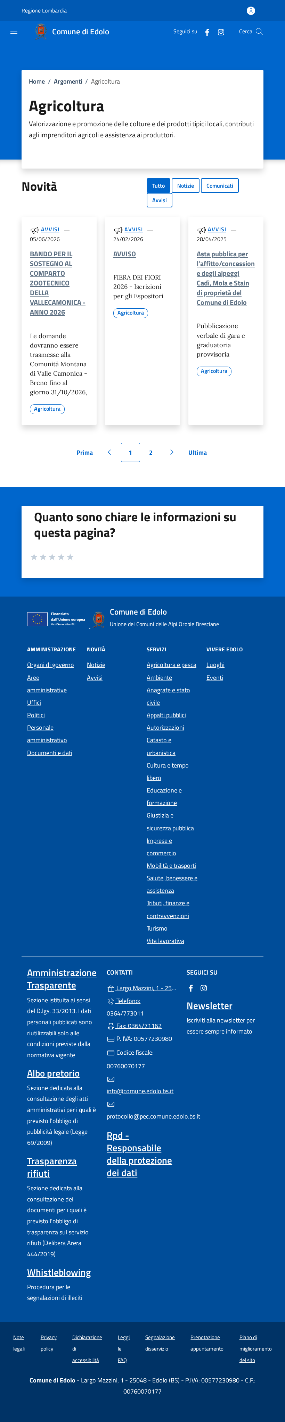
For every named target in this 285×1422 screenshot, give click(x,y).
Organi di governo (50, 664)
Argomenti (68, 81)
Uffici (34, 702)
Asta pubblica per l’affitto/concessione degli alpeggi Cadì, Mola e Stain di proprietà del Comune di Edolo (226, 278)
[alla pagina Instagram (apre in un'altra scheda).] (218, 31)
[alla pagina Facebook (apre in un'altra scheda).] (204, 31)
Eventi (214, 677)
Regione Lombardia (44, 11)
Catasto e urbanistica (161, 746)
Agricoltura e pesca (171, 664)
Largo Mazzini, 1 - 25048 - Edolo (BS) (146, 987)
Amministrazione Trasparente (62, 978)
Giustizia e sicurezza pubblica (170, 821)
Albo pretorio (53, 1073)
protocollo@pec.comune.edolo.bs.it (142, 1116)
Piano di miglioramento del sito (255, 1348)
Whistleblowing (59, 1272)
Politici (36, 715)
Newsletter (210, 1005)
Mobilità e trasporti (171, 865)
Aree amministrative (47, 684)
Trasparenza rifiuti (52, 1167)
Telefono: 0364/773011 (125, 1007)
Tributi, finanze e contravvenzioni (168, 909)
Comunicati (219, 185)
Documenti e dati (49, 752)
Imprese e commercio (161, 847)
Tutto (158, 185)
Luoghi (215, 664)
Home (37, 81)
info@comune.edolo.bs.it (140, 1091)
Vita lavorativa (165, 940)
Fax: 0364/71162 (138, 1025)
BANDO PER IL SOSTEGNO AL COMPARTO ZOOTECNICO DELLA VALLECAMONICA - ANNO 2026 (58, 283)
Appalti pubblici (166, 715)
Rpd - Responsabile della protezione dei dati (139, 1154)
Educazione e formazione (164, 796)
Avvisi (159, 200)
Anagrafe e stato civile (168, 696)
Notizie (185, 185)
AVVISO (124, 253)
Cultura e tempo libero (168, 771)
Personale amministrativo (47, 734)
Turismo (157, 928)
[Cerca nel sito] (259, 31)
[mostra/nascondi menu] (14, 31)
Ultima (199, 455)
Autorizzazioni (165, 727)
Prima (87, 455)
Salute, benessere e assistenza (172, 884)
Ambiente (159, 677)
